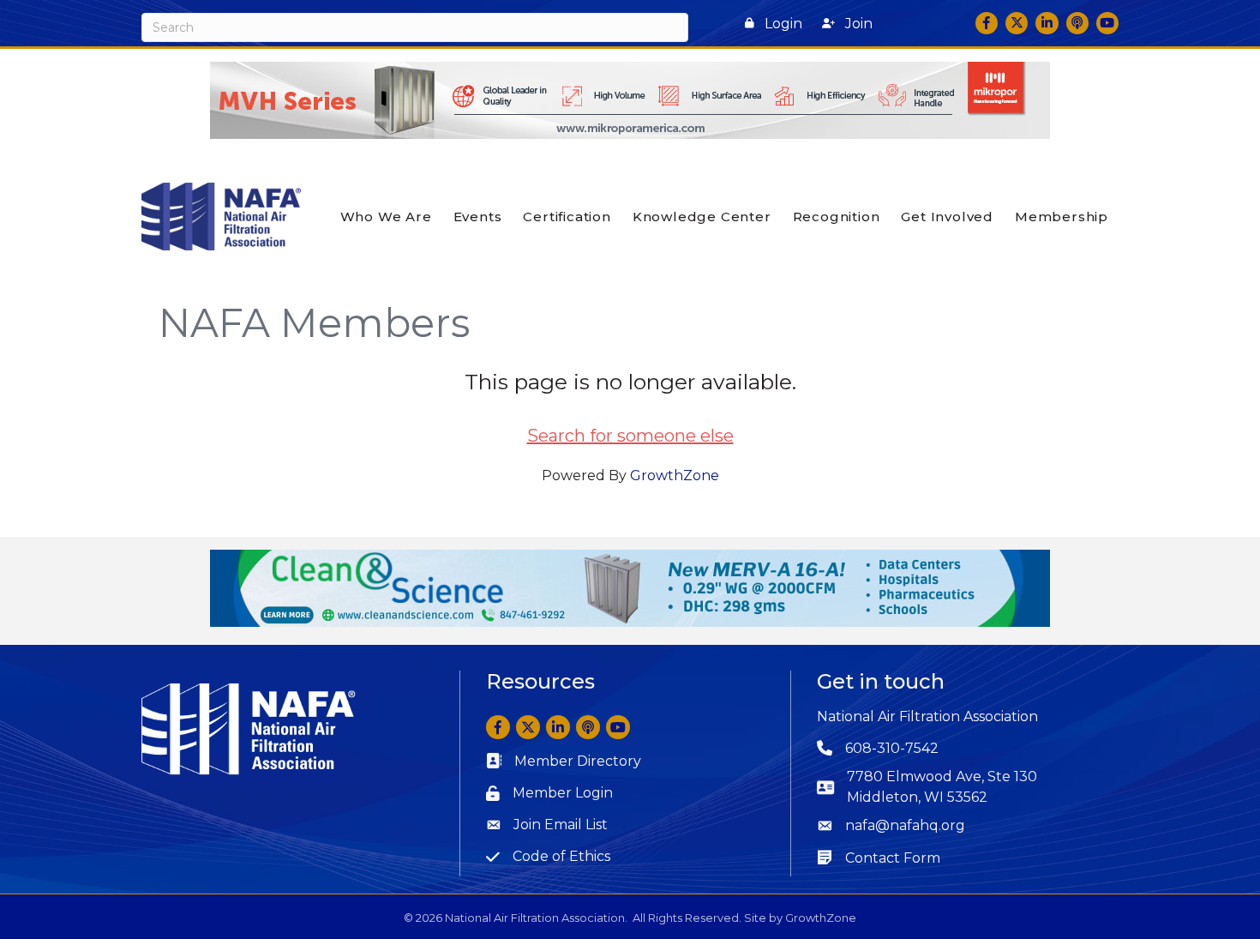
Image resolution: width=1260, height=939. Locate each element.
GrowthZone (674, 475)
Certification (566, 216)
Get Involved (947, 216)
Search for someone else (630, 435)
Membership (1061, 216)
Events (477, 216)
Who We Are (386, 216)
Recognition (836, 216)
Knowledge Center (702, 216)
